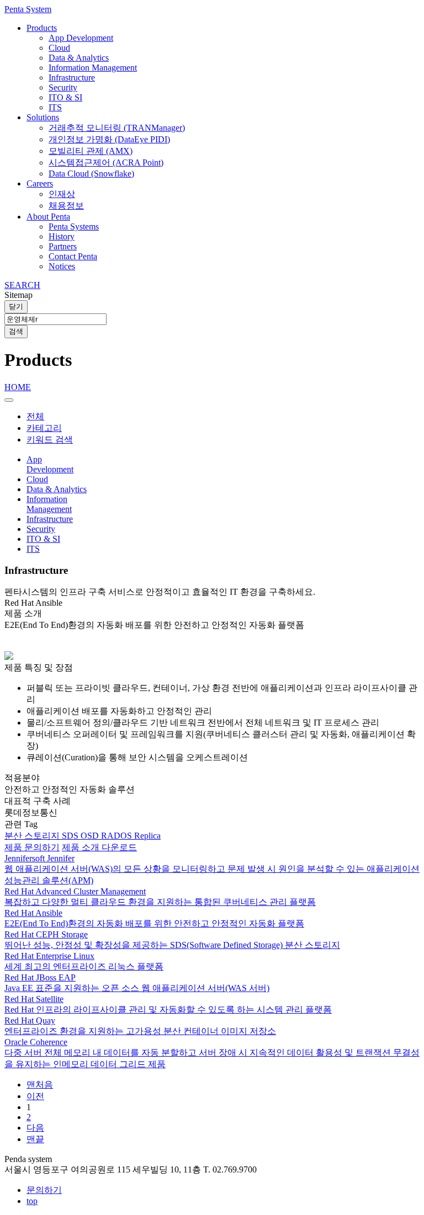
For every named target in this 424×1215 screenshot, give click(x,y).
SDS (71, 835)
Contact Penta (73, 256)
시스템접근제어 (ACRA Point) (106, 162)
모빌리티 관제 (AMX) (90, 151)
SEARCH (22, 285)
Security (63, 87)
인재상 (62, 194)
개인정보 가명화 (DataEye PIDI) (109, 139)
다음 (35, 1127)
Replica (147, 835)
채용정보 (66, 205)
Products (41, 28)
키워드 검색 (49, 439)
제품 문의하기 (32, 847)
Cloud (59, 47)
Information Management (93, 67)
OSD (91, 835)
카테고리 (44, 428)
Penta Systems (74, 226)
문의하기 (44, 1190)
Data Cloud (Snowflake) (91, 173)
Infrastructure (72, 77)
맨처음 (39, 1084)
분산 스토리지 (33, 835)
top (32, 1201)
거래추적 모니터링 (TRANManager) (117, 127)
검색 (16, 331)
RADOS (117, 835)
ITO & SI (65, 97)
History (62, 236)
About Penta (48, 216)
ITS (55, 107)
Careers (39, 183)
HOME (17, 387)
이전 (35, 1096)
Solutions (42, 117)
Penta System (27, 9)
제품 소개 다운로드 (99, 847)
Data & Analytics (79, 57)
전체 (35, 416)
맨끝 (35, 1139)
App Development (81, 37)
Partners (63, 246)
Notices (62, 266)
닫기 (16, 306)
